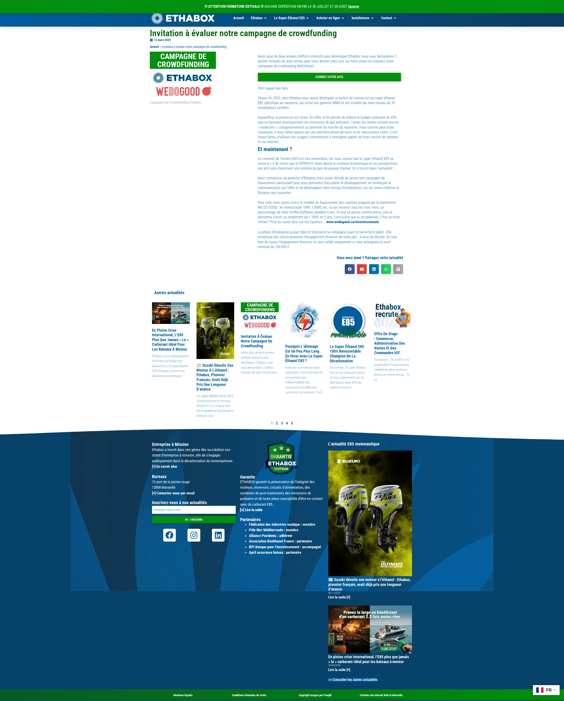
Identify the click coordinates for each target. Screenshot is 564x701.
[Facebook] (169, 535)
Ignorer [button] (353, 6)
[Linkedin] (218, 535)
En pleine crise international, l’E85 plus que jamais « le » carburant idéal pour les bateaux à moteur (170, 339)
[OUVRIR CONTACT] (395, 18)
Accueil (154, 47)
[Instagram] (193, 535)
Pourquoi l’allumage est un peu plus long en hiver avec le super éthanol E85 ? (304, 353)
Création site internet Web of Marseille (381, 695)
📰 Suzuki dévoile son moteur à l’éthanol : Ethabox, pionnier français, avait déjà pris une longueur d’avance (215, 377)
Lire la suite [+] (339, 597)
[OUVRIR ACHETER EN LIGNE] (343, 18)
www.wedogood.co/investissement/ (352, 222)
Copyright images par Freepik (315, 695)
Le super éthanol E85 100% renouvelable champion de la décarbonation (347, 353)
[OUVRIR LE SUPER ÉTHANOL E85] (307, 18)
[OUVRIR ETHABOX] (265, 18)
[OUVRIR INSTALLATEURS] (372, 18)
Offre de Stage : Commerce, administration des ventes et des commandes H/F (389, 343)
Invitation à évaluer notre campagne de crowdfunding (256, 341)
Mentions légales (183, 695)
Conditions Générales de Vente (249, 695)
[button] (350, 269)
